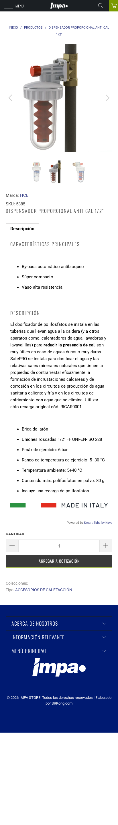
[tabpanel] (59, 376)
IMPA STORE (29, 697)
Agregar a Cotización (59, 561)
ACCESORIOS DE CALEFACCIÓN (43, 590)
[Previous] (11, 98)
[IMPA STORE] (59, 5)
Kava (108, 523)
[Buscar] (103, 5)
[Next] (107, 98)
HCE (24, 195)
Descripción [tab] (22, 228)
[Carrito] (113, 5)
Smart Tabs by (94, 523)
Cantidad (15, 534)
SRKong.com (62, 703)
